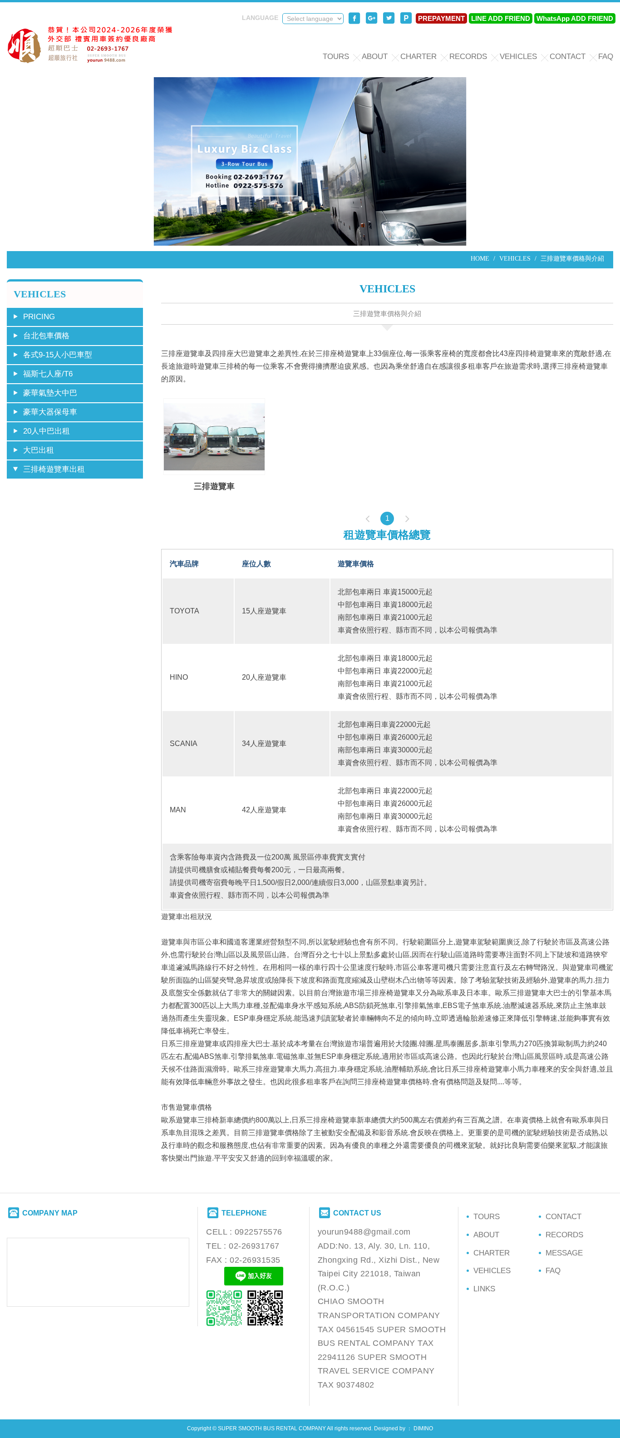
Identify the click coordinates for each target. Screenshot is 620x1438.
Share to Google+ (372, 18)
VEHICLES (518, 56)
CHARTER (418, 56)
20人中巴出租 (46, 431)
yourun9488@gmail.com (364, 1231)
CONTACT (568, 56)
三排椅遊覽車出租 (54, 469)
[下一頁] (407, 518)
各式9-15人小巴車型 (57, 355)
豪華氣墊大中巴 (50, 393)
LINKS (484, 1289)
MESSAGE (564, 1253)
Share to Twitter (389, 18)
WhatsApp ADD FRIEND (574, 18)
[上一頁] (367, 518)
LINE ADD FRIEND (500, 18)
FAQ (605, 56)
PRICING (39, 316)
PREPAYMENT (441, 18)
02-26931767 (254, 1245)
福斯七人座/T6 (48, 374)
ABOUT (375, 56)
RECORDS (468, 56)
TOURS (336, 56)
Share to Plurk (406, 18)
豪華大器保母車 (50, 412)
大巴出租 (38, 450)
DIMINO (423, 1428)
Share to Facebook (354, 18)
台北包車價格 (46, 335)
